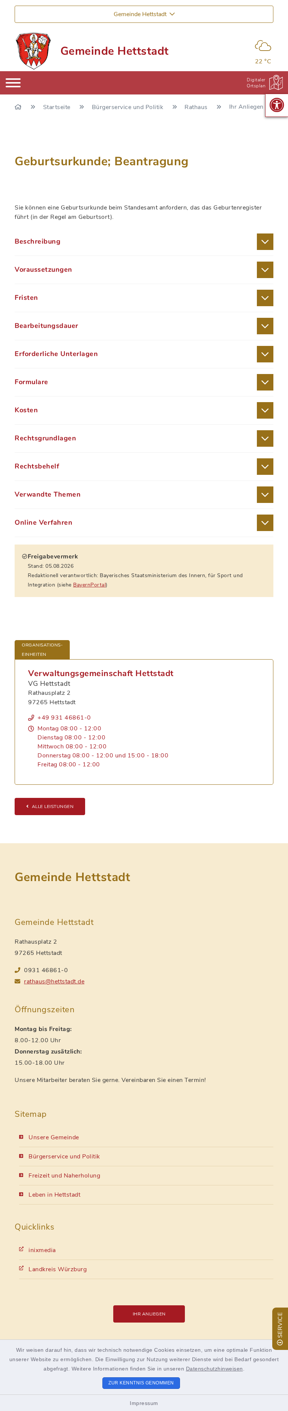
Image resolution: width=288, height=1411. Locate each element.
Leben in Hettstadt (54, 1195)
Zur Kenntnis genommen (141, 1383)
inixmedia (42, 1250)
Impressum (144, 1403)
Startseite (57, 107)
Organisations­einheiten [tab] (42, 649)
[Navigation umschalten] (13, 83)
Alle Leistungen (53, 806)
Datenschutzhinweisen (214, 1369)
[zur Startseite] (33, 51)
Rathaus (196, 107)
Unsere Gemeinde (53, 1137)
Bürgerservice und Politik (128, 107)
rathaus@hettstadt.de (54, 981)
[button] (277, 105)
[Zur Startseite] (19, 107)
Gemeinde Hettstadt (114, 51)
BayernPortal (89, 584)
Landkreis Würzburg (57, 1269)
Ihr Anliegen (149, 1314)
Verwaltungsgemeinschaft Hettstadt (101, 673)
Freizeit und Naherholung (64, 1176)
